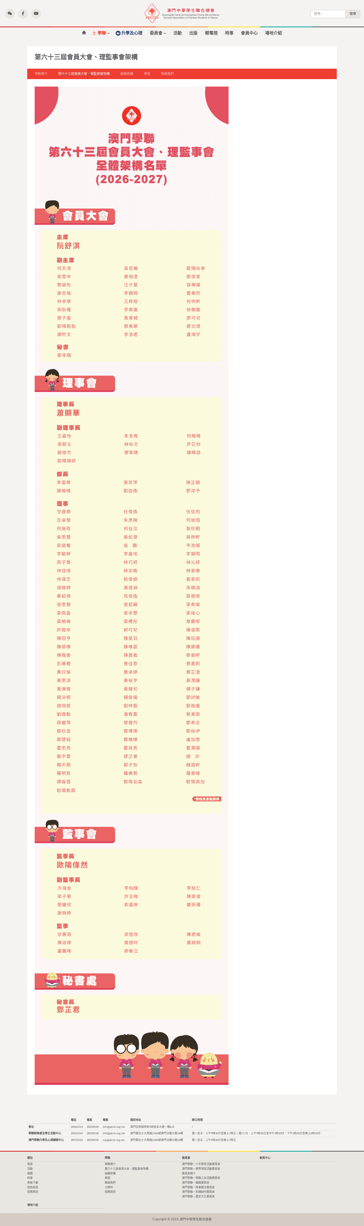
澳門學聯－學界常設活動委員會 (201, 1168)
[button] (10, 14)
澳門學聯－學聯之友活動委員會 (201, 1178)
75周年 (109, 1187)
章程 (147, 73)
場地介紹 (273, 33)
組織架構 (126, 73)
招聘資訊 (32, 1192)
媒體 (30, 1173)
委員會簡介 (189, 1173)
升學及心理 (131, 33)
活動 (177, 33)
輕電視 (211, 33)
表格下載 (32, 1182)
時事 (229, 33)
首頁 (30, 1164)
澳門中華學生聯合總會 (182, 13)
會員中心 (249, 33)
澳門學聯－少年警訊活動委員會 (201, 1164)
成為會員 (32, 1187)
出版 (193, 33)
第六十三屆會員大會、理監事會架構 (84, 73)
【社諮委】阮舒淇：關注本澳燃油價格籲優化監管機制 (83, 32)
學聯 (102, 33)
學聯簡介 (41, 73)
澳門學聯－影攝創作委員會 (198, 1192)
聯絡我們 (167, 73)
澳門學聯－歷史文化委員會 (198, 1196)
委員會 (156, 33)
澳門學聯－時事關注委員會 (198, 1187)
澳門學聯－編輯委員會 (195, 1182)
